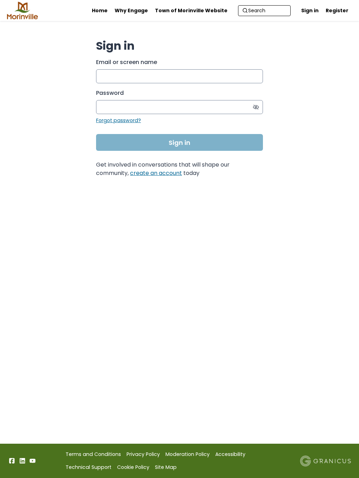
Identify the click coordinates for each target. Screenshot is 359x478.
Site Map (166, 467)
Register (337, 10)
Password (110, 93)
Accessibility (230, 454)
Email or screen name (126, 62)
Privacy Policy (143, 454)
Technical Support (88, 467)
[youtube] (33, 461)
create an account (156, 173)
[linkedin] (22, 461)
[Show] (256, 107)
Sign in (310, 10)
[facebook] (12, 461)
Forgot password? (118, 120)
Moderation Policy (187, 454)
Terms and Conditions (93, 454)
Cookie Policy (133, 467)
